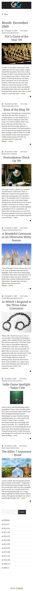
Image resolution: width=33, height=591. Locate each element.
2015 (6, 540)
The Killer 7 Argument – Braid (16, 453)
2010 (6, 560)
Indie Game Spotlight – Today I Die (16, 385)
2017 (6, 532)
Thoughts (14, 154)
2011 (6, 556)
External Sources (7, 230)
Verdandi (19, 588)
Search (22, 512)
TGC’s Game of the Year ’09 (16, 38)
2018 (6, 528)
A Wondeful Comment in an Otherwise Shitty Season (16, 237)
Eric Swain (23, 31)
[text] (3, 31)
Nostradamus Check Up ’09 (16, 159)
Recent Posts (14, 33)
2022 (6, 524)
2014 (6, 544)
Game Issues (6, 33)
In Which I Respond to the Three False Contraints (16, 305)
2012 (6, 552)
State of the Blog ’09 (16, 109)
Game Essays (6, 448)
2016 (6, 536)
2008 (6, 568)
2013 (6, 548)
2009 (6, 564)
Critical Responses (8, 298)
